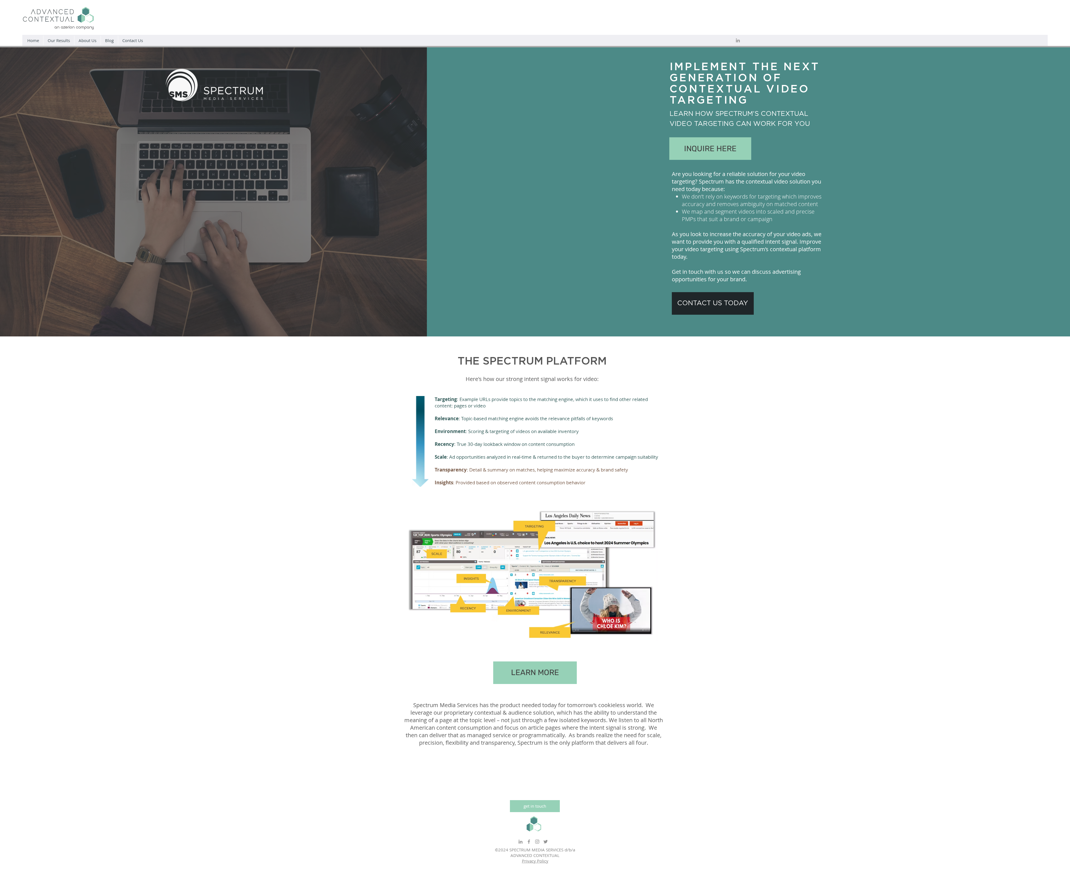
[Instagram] (537, 841)
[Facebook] (529, 841)
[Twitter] (545, 841)
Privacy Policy (535, 861)
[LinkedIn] (738, 40)
